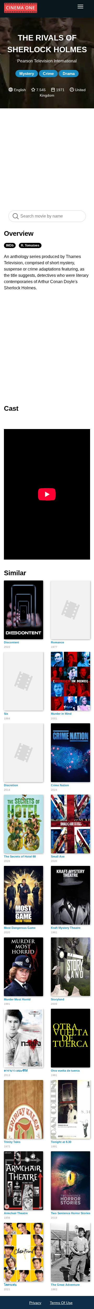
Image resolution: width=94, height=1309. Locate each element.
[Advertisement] (47, 157)
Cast (11, 408)
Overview (18, 233)
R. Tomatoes (30, 245)
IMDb (10, 245)
